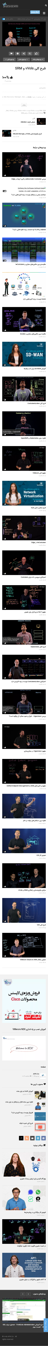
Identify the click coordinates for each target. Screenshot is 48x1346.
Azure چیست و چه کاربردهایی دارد (34, 299)
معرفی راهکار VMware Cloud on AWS (33, 959)
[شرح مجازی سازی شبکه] (24, 493)
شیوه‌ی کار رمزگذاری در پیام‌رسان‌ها (35, 1212)
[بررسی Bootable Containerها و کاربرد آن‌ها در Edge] (24, 164)
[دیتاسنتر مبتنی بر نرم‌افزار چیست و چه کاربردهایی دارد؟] (24, 190)
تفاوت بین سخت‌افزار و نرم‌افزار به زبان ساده (19, 1102)
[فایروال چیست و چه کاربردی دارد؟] (40, 1116)
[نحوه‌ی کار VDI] (24, 841)
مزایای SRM (24, 113)
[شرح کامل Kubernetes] (24, 632)
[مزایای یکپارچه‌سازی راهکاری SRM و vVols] (24, 875)
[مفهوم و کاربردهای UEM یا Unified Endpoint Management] (24, 771)
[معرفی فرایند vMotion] (24, 124)
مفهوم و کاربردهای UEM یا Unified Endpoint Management (26, 786)
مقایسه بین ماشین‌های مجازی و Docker (33, 334)
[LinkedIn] (38, 1138)
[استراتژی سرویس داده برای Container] (24, 562)
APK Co (36, 1074)
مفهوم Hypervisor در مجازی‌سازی (35, 751)
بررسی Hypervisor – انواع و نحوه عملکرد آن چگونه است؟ (27, 716)
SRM (40, 110)
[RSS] (27, 1138)
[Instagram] (21, 1138)
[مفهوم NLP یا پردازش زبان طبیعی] (24, 597)
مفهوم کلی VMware (39, 473)
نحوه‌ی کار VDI (41, 855)
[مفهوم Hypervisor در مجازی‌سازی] (24, 736)
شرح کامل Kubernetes (38, 647)
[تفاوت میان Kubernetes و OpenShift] (24, 423)
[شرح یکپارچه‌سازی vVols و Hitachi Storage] (24, 136)
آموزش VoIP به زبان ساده (25, 1091)
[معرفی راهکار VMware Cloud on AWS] (24, 945)
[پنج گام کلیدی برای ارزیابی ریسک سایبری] (24, 1164)
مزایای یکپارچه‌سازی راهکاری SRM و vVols (32, 890)
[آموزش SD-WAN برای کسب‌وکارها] (24, 354)
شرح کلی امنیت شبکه (26, 1123)
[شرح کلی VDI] (24, 910)
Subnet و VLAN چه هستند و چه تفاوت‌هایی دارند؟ (29, 229)
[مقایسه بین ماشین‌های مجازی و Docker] (24, 319)
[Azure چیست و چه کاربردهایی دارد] (24, 284)
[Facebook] (43, 1138)
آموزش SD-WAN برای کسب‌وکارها (35, 368)
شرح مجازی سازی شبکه (38, 507)
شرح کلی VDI (41, 925)
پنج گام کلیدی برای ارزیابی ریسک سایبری (33, 1178)
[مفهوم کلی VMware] (24, 458)
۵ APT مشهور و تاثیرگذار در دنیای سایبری (32, 1279)
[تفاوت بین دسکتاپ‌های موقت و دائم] (24, 806)
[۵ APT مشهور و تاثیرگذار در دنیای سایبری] (24, 1265)
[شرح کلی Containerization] (24, 389)
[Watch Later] (17, 53)
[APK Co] (43, 1076)
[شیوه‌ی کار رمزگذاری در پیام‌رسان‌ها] (24, 1198)
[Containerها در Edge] (24, 528)
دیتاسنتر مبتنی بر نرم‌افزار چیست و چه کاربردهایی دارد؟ (28, 194)
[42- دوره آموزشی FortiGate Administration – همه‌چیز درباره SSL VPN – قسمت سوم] (24, 1310)
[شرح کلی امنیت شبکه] (40, 1127)
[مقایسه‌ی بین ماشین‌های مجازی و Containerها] (24, 250)
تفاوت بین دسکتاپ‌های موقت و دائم (34, 820)
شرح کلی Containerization (37, 403)
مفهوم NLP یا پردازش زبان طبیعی (35, 612)
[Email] (32, 1138)
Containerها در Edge (38, 542)
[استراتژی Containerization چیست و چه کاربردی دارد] (24, 667)
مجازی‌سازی (42, 88)
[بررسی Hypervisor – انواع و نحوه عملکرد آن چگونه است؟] (24, 701)
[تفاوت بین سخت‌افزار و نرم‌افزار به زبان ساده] (40, 1105)
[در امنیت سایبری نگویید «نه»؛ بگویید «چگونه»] (24, 1231)
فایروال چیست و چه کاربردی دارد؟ (22, 1112)
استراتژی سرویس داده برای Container (33, 577)
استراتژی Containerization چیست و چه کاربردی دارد (28, 681)
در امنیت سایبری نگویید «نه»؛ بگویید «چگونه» (31, 1246)
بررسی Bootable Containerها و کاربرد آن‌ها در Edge (28, 179)
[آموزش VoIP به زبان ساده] (40, 1095)
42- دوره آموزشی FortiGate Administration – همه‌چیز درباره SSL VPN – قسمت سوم (24, 1326)
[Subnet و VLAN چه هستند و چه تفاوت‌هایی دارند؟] (24, 215)
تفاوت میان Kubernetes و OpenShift (33, 438)
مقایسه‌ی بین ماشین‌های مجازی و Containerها (31, 264)
